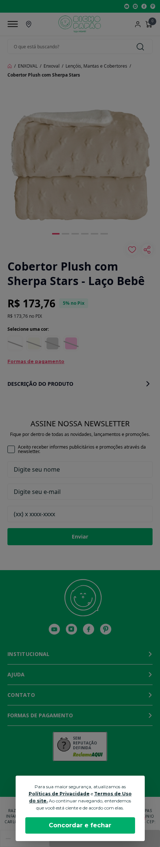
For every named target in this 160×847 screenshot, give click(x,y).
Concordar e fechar (80, 825)
